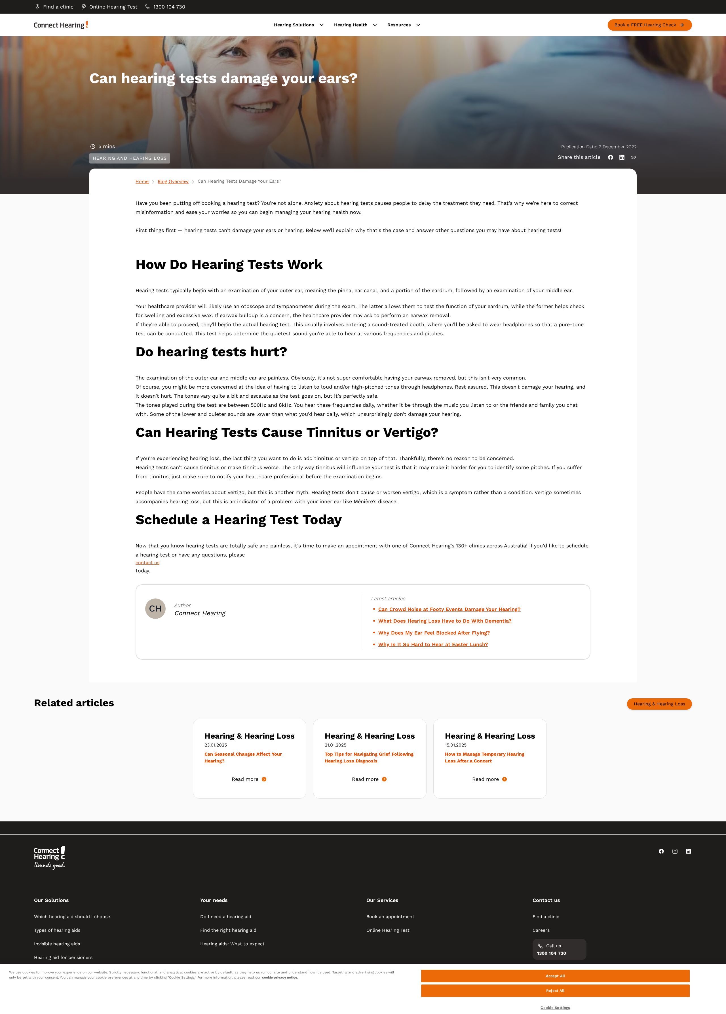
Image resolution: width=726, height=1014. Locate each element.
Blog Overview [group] (173, 181)
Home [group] (142, 181)
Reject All (555, 990)
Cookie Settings (555, 1007)
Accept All (555, 976)
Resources (399, 25)
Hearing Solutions (294, 25)
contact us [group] (147, 562)
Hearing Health (351, 25)
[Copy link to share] (633, 157)
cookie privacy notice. (280, 977)
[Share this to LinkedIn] (622, 157)
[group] (53, 7)
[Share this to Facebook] (610, 157)
